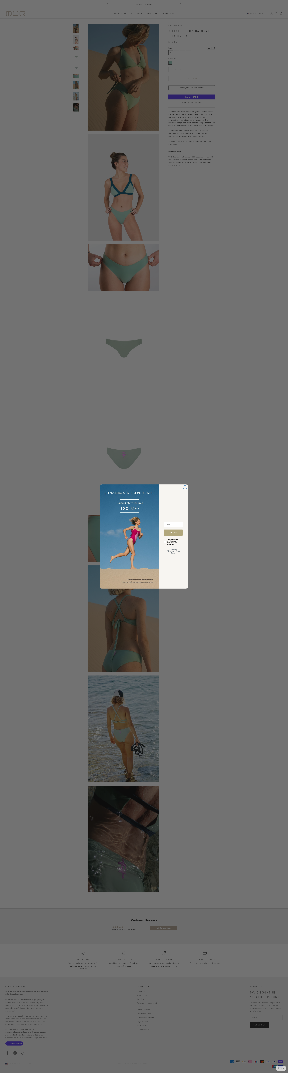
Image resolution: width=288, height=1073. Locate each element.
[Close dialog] (185, 487)
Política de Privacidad (172, 550)
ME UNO (173, 532)
